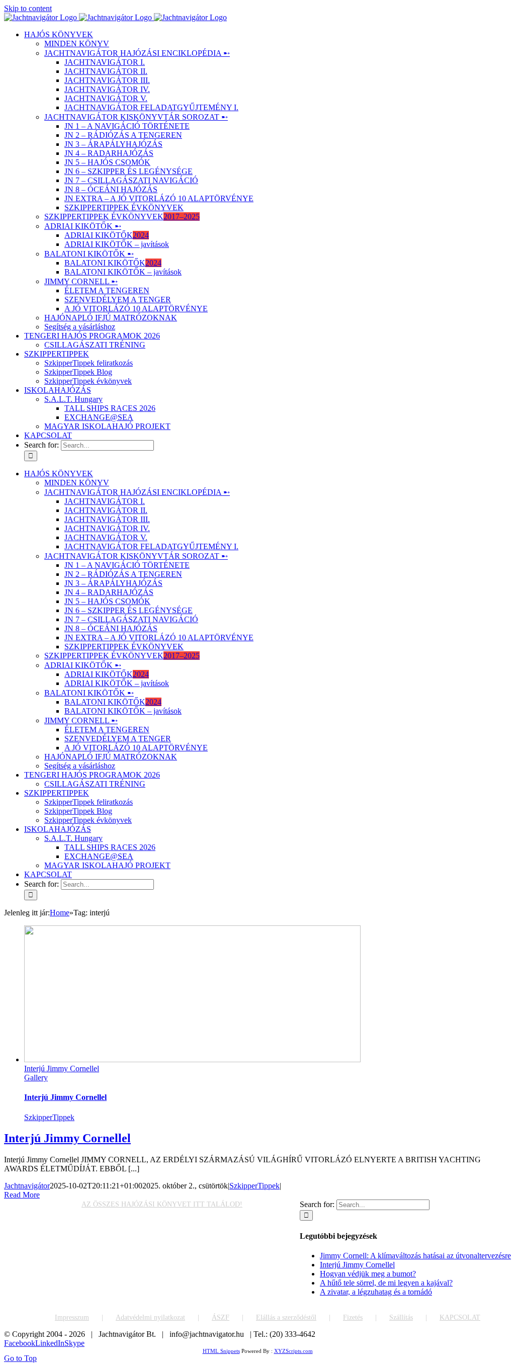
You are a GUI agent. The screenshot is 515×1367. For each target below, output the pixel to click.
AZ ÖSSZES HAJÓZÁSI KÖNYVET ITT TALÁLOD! (161, 1204)
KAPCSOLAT (460, 1317)
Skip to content (28, 8)
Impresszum (72, 1317)
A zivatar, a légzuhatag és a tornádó (376, 1292)
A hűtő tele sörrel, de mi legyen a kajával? (386, 1282)
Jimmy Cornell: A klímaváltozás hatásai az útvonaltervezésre (415, 1255)
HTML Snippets (221, 1351)
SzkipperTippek (49, 1117)
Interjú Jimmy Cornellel (61, 1068)
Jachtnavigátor (27, 1185)
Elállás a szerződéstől (286, 1317)
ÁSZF (220, 1317)
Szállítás (401, 1317)
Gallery (36, 1077)
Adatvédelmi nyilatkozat (150, 1317)
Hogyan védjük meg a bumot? (368, 1273)
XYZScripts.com (293, 1351)
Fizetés (353, 1317)
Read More (22, 1194)
